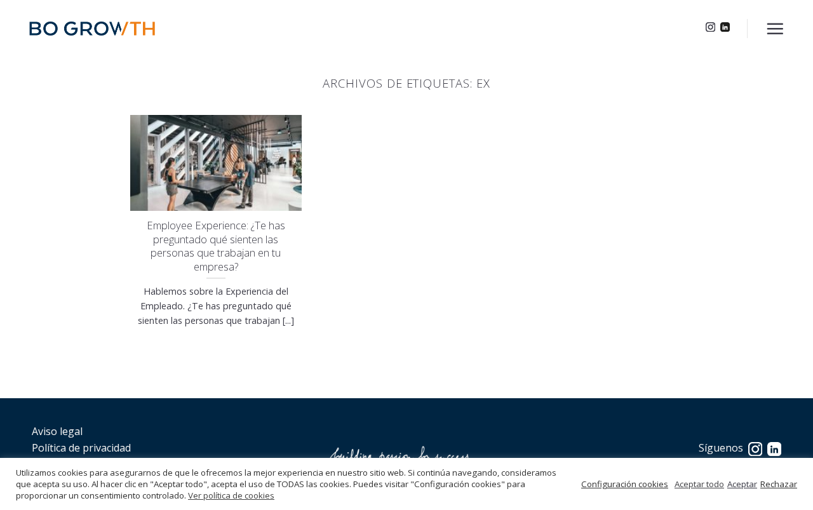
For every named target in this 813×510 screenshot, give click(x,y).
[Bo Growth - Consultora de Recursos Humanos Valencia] (92, 28)
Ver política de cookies (231, 495)
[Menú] (774, 28)
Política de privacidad (81, 448)
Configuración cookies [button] (624, 484)
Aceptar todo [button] (699, 484)
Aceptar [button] (742, 484)
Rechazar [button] (778, 484)
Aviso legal (57, 431)
